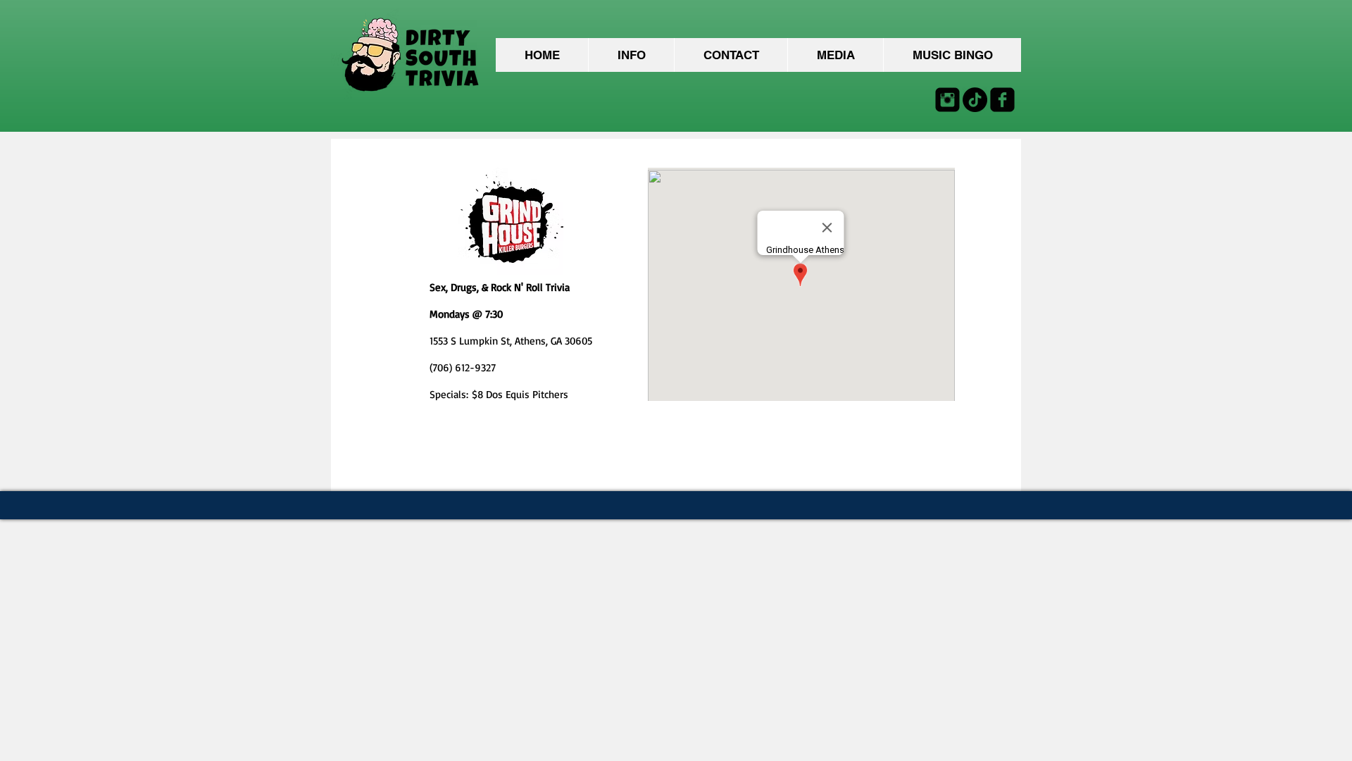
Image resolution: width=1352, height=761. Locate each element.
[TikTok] (975, 99)
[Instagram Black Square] (947, 99)
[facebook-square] (1002, 99)
